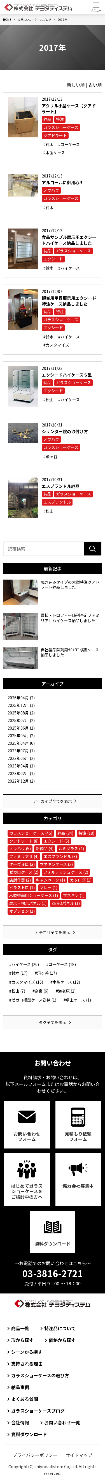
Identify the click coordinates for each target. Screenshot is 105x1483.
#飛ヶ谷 (50, 456)
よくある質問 (24, 1399)
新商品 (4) (44, 848)
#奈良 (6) (40, 991)
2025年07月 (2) (21, 720)
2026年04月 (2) (21, 697)
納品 (47, 119)
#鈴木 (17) (18, 973)
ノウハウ (51, 190)
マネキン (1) (74, 895)
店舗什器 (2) (20, 880)
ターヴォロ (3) (22, 864)
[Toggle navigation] (96, 7)
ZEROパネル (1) (66, 903)
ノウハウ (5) (20, 848)
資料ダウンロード (53, 1243)
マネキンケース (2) (56, 864)
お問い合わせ (26, 1136)
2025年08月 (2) (21, 713)
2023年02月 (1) (21, 773)
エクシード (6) (56, 841)
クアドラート (55, 135)
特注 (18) (86, 833)
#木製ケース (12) (65, 982)
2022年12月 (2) (21, 781)
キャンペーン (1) (50, 880)
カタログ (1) (81, 880)
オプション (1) (22, 911)
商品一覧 (20, 1328)
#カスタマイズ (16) (26, 982)
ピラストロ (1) (22, 887)
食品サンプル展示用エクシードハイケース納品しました (69, 240)
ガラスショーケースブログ (38, 1410)
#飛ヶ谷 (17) (46, 973)
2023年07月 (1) (21, 750)
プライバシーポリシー (35, 1455)
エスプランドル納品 (61, 486)
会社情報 (20, 1422)
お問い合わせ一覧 (62, 1422)
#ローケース (69, 144)
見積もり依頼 (78, 1136)
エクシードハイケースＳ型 (67, 375)
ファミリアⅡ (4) (24, 856)
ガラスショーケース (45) (30, 833)
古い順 (95, 84)
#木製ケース (54, 152)
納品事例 (20, 1387)
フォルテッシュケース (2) (65, 872)
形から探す (22, 1340)
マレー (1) (48, 887)
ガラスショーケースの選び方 (40, 1375)
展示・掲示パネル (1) (27, 903)
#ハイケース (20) (24, 964)
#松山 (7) (17, 991)
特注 (60, 119)
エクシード (53, 259)
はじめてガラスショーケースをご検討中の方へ (27, 1191)
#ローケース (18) (61, 964)
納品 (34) (65, 833)
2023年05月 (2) (21, 758)
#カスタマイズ (56, 345)
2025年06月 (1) (21, 728)
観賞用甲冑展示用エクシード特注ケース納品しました (69, 301)
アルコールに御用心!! (62, 182)
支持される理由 (27, 1363)
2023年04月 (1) (21, 766)
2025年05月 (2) (21, 735)
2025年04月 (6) (21, 743)
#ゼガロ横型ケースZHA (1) (32, 1000)
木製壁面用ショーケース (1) (33, 895)
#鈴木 (48, 144)
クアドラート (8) (24, 841)
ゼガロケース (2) (23, 872)
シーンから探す (26, 1351)
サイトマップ (79, 1455)
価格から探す (62, 1340)
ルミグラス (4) (71, 848)
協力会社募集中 (78, 1185)
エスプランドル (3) (60, 856)
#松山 (48, 399)
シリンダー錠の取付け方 (65, 431)
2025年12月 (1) (21, 705)
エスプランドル (57, 502)
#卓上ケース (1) (77, 1000)
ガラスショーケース (60, 127)
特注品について (60, 1328)
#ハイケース (69, 268)
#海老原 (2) (66, 991)
